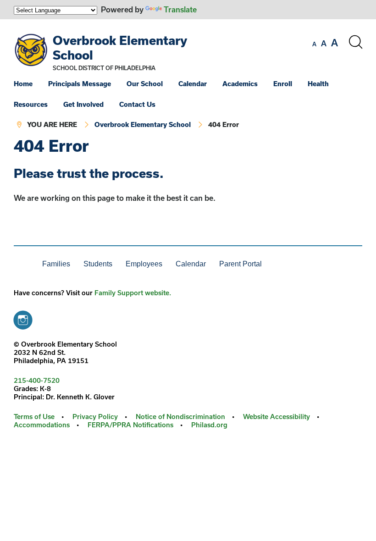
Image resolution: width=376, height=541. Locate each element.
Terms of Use (34, 416)
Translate (180, 9)
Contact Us (137, 104)
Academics (240, 84)
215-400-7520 (37, 380)
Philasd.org (209, 425)
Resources (31, 104)
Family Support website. (132, 293)
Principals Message (79, 84)
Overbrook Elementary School (142, 124)
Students (97, 264)
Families (56, 264)
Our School (145, 84)
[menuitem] (30, 83)
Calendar (192, 84)
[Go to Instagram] (23, 318)
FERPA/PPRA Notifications (130, 425)
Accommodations (42, 425)
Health (318, 84)
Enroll (282, 84)
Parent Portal (240, 264)
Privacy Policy (95, 416)
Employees (144, 264)
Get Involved (83, 104)
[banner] (188, 78)
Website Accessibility (276, 416)
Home (23, 84)
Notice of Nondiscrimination (180, 416)
